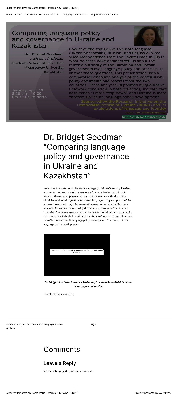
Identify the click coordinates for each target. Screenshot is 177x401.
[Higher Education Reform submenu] (119, 14)
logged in (64, 371)
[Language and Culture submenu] (87, 14)
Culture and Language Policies (47, 324)
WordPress (165, 392)
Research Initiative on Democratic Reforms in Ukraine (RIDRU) (42, 7)
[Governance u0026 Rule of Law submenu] (59, 14)
